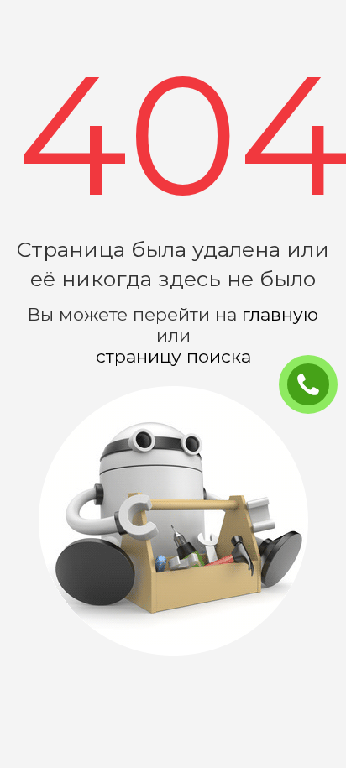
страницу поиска (173, 356)
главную (280, 314)
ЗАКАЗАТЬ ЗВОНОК (315, 385)
